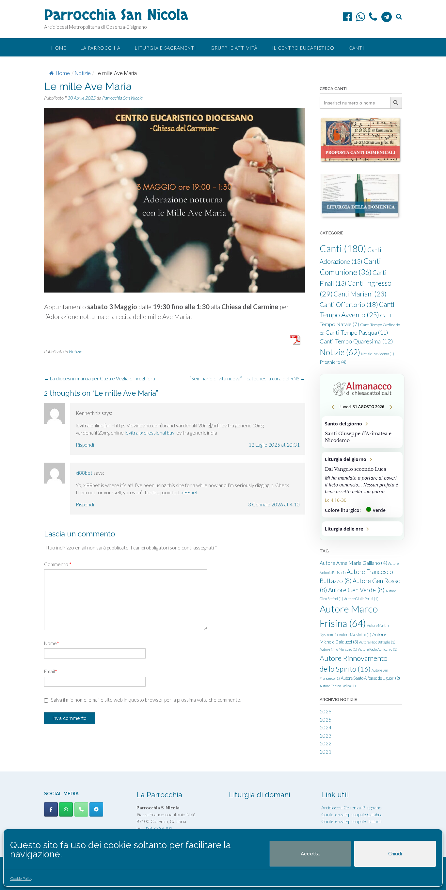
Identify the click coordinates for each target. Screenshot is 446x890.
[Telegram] (386, 17)
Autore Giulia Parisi (361, 598)
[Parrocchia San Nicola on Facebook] (51, 809)
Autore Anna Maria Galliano (353, 563)
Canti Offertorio (349, 304)
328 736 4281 (158, 828)
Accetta (310, 854)
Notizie (83, 73)
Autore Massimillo (355, 634)
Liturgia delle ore (362, 528)
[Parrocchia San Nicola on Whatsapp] (66, 809)
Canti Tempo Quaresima (356, 341)
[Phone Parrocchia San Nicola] (81, 809)
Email (50, 671)
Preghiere (333, 362)
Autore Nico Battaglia (377, 642)
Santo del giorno (362, 432)
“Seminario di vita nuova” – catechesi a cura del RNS (247, 378)
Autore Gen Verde (356, 590)
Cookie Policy (21, 878)
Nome (51, 643)
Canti (356, 48)
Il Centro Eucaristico (303, 48)
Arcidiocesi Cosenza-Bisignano (351, 807)
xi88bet (84, 473)
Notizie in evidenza (377, 354)
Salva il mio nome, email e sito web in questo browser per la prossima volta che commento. (146, 700)
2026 (325, 711)
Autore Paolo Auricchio (377, 649)
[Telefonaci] (373, 17)
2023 (325, 736)
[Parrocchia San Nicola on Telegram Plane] (96, 809)
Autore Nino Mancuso (338, 649)
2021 (325, 752)
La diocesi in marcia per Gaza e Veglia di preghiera (99, 378)
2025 (325, 720)
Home (58, 48)
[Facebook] (347, 17)
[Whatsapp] (360, 17)
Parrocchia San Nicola (116, 15)
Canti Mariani (360, 294)
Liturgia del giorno (362, 484)
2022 (325, 743)
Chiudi (395, 854)
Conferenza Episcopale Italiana (351, 821)
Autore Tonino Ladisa (338, 686)
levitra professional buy (149, 433)
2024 (325, 727)
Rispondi (85, 445)
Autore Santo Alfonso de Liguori (370, 678)
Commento (58, 564)
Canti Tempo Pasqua (357, 332)
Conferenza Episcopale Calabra (351, 814)
